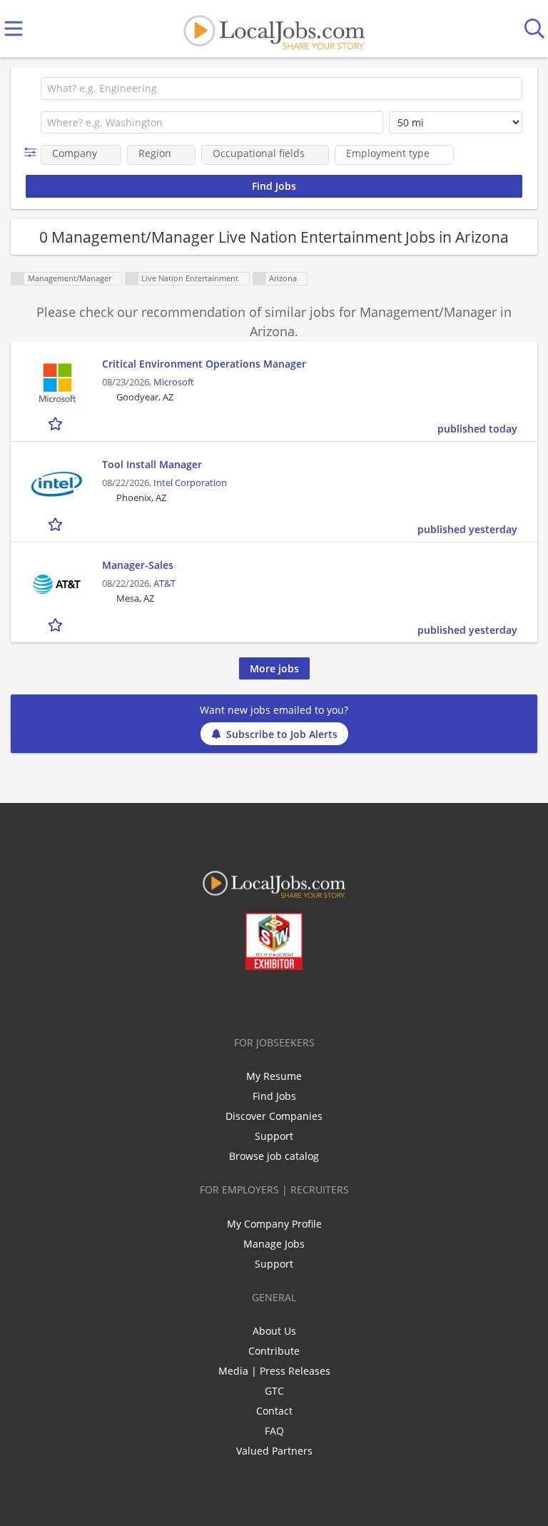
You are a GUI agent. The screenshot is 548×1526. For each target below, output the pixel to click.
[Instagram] (312, 1000)
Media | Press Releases (274, 1371)
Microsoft (173, 382)
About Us (274, 1331)
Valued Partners (274, 1450)
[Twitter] (241, 1000)
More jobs (274, 668)
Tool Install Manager (152, 464)
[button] (33, 152)
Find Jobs (274, 1096)
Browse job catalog (274, 1156)
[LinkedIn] (265, 1000)
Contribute (274, 1351)
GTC (274, 1391)
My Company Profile (274, 1224)
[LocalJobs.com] (274, 29)
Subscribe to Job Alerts (282, 734)
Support (274, 1136)
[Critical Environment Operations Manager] (56, 383)
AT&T (164, 583)
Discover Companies (274, 1116)
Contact (274, 1411)
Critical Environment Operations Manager (204, 363)
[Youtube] (288, 1000)
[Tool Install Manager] (56, 483)
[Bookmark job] (57, 423)
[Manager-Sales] (56, 584)
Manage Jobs (274, 1243)
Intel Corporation (190, 483)
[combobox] (281, 88)
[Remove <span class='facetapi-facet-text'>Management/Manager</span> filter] (17, 279)
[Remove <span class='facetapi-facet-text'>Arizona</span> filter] (259, 279)
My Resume (274, 1076)
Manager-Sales (137, 565)
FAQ (274, 1430)
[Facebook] (218, 1000)
